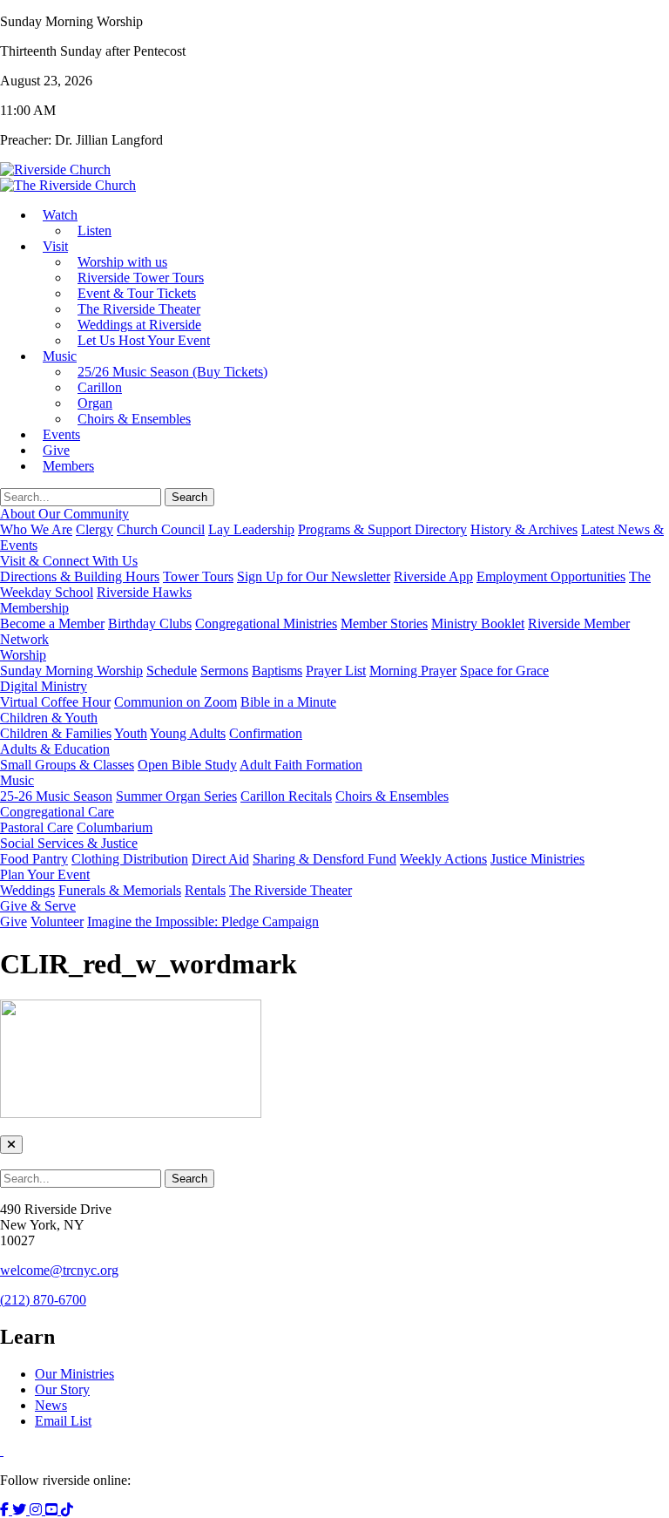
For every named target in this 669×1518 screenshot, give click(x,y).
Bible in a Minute (288, 702)
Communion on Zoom (175, 702)
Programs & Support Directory (382, 529)
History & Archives (524, 529)
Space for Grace (504, 670)
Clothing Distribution (129, 858)
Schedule (171, 670)
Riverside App (433, 576)
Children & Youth (49, 717)
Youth (130, 733)
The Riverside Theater (290, 890)
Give (13, 921)
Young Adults (188, 733)
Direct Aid (220, 858)
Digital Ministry (43, 686)
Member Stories (384, 623)
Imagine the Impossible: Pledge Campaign (203, 921)
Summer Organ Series (176, 796)
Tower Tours (198, 576)
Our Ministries (74, 1373)
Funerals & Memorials (119, 890)
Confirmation (265, 733)
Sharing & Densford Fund (324, 858)
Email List (63, 1420)
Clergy (94, 529)
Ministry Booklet (477, 623)
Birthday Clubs (150, 623)
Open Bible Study (187, 764)
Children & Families (56, 733)
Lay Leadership (251, 529)
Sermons (224, 670)
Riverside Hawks (144, 592)
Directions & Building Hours (79, 576)
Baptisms (277, 670)
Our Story (62, 1389)
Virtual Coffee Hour (55, 702)
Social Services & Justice (69, 843)
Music (60, 356)
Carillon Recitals (286, 796)
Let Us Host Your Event (144, 340)
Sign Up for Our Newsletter (313, 576)
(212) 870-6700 (43, 1299)
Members (68, 465)
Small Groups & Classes (67, 764)
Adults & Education (55, 749)
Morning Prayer (412, 670)
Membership (34, 607)
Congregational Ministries (266, 623)
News (51, 1405)
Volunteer (57, 921)
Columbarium (114, 827)
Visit (55, 246)
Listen (95, 230)
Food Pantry (34, 858)
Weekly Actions (443, 858)
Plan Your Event (45, 874)
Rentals (205, 890)
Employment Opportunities (550, 576)
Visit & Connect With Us (69, 560)
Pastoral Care (36, 827)
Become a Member (52, 623)
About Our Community (64, 513)
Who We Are (36, 529)
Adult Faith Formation (301, 764)
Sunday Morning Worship (71, 670)
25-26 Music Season (56, 796)
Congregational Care (57, 811)
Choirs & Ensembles (134, 418)
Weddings (27, 890)
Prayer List (336, 670)
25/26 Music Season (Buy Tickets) (172, 371)
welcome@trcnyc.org (59, 1270)
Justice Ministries (537, 858)
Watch (60, 214)
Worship (23, 654)
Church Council (161, 529)
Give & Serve (38, 905)
